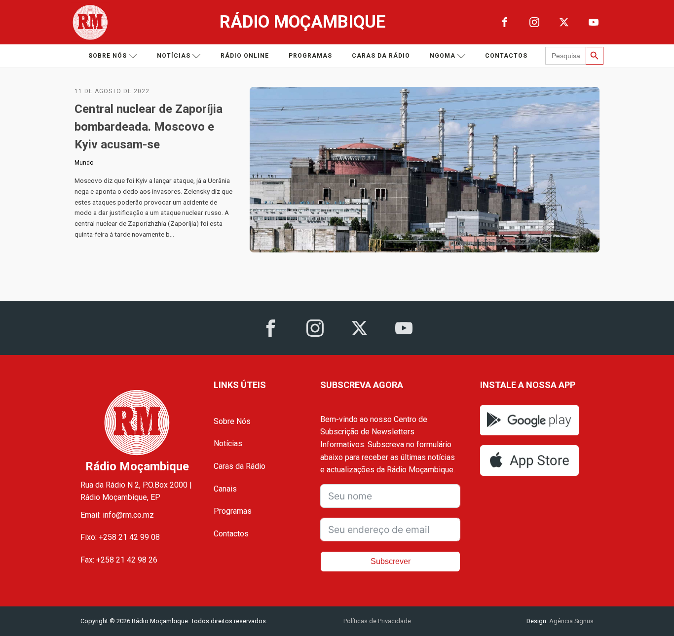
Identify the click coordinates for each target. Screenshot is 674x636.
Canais (225, 489)
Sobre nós (107, 55)
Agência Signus (571, 621)
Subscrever (391, 561)
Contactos (506, 55)
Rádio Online (245, 55)
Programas (310, 55)
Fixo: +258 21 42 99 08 (120, 537)
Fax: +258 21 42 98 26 (118, 560)
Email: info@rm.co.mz (117, 515)
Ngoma (442, 55)
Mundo (84, 162)
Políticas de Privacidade (377, 621)
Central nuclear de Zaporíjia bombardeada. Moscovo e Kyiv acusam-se (149, 126)
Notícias (173, 55)
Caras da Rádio (381, 55)
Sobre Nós (232, 421)
